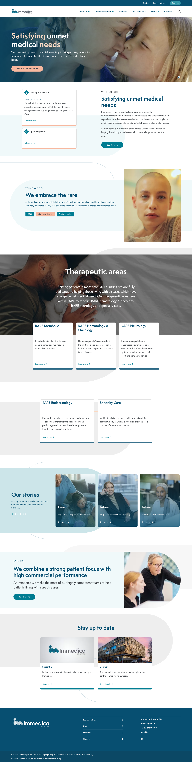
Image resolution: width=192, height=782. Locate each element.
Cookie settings (87, 754)
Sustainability (137, 11)
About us (83, 11)
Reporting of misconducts (55, 754)
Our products (45, 214)
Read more (112, 144)
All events (29, 143)
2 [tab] (15, 514)
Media (154, 11)
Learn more (40, 364)
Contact (168, 11)
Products (122, 11)
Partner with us (159, 3)
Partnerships (65, 214)
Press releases (30, 120)
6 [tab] (25, 514)
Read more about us (27, 68)
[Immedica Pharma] (32, 11)
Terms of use (38, 754)
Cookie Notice (73, 754)
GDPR (29, 754)
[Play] (165, 77)
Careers (175, 3)
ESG (30, 214)
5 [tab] (23, 514)
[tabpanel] (75, 500)
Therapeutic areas (102, 11)
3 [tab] (18, 514)
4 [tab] (20, 514)
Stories (146, 3)
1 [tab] (12, 514)
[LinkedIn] (142, 739)
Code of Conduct (18, 754)
